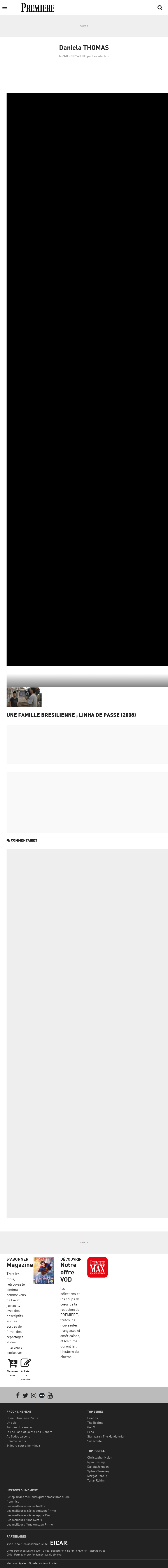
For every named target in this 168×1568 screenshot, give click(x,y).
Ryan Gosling (96, 1462)
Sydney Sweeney (98, 1471)
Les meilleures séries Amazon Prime (31, 1510)
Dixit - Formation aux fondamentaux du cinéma (34, 1554)
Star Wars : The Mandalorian (106, 1436)
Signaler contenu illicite (42, 1563)
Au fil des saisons (18, 1436)
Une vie (11, 1422)
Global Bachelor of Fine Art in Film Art (65, 1550)
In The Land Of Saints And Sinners (29, 1432)
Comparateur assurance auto (23, 1550)
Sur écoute (94, 1441)
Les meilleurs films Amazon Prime (30, 1524)
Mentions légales (16, 1563)
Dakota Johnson (98, 1466)
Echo (90, 1432)
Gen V (91, 1427)
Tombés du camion (19, 1427)
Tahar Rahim (96, 1480)
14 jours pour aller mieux (23, 1445)
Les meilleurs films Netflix (24, 1520)
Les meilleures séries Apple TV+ (28, 1515)
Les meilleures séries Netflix (26, 1506)
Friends (92, 1418)
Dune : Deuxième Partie (22, 1418)
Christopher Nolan (99, 1457)
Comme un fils (16, 1441)
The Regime (95, 1422)
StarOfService (97, 1550)
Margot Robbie (97, 1476)
